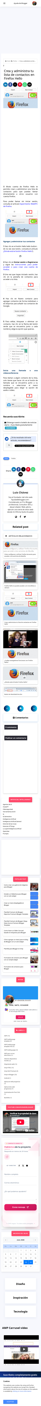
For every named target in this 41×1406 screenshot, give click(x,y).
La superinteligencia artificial (12, 829)
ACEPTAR (10, 1402)
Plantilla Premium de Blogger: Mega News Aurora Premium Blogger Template (15, 923)
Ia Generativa (7, 816)
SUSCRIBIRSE (10, 428)
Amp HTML (7, 1068)
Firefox (13, 458)
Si (9, 445)
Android (6, 1078)
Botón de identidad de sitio (13, 694)
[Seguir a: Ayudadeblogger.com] (16, 516)
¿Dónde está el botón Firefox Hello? (15, 682)
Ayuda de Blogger (20, 3)
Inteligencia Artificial (9, 819)
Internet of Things (9, 826)
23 (26, 1262)
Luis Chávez (20, 492)
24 (31, 1262)
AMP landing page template (9, 1040)
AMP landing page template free (9, 1045)
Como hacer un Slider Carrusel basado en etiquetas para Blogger (15, 932)
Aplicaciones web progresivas (9, 1088)
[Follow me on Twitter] (25, 516)
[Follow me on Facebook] (20, 516)
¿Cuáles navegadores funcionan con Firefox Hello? (18, 661)
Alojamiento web (9, 1064)
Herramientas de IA (9, 812)
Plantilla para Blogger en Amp (13, 949)
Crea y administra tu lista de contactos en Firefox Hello (20, 623)
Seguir (20, 1017)
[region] (20, 28)
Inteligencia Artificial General (12, 821)
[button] (5, 84)
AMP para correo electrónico (9, 1054)
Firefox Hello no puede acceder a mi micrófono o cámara (20, 587)
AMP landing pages (10, 1050)
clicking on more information (22, 1391)
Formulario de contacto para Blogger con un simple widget (16, 959)
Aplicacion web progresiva (12, 1082)
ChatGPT (6, 807)
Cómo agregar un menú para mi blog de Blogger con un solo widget (16, 941)
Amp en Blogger (9, 1075)
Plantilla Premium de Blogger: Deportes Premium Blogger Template (16, 913)
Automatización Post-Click (12, 1092)
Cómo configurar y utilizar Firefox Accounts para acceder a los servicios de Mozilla (20, 555)
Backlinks (7, 1098)
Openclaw (6, 831)
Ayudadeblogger (23, 1000)
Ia (3, 814)
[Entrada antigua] (34, 708)
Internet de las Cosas (9, 824)
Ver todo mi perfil (20, 1021)
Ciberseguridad (8, 809)
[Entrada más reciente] (7, 708)
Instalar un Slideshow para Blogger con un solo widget (15, 895)
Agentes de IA (7, 804)
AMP (5, 1036)
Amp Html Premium (10, 1071)
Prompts (6, 834)
